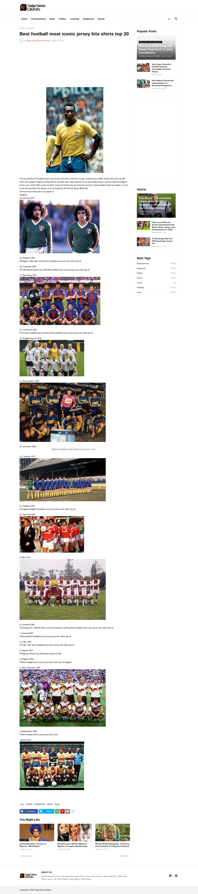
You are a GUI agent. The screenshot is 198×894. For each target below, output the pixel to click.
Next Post (124, 856)
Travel (156, 283)
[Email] (67, 811)
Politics (62, 19)
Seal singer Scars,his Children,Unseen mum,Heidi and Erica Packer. (161, 68)
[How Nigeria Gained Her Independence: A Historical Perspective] (143, 83)
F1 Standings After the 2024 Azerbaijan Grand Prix (162, 241)
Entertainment (38, 19)
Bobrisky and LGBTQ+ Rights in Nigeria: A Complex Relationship (72, 845)
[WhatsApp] (57, 811)
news (156, 292)
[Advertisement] (75, 65)
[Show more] (73, 811)
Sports (101, 19)
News (52, 19)
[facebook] (170, 875)
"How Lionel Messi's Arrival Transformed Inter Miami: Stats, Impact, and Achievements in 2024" (163, 226)
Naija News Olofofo (43, 890)
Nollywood (88, 19)
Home (24, 19)
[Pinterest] (62, 811)
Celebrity (74, 19)
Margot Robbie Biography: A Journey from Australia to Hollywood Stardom (112, 845)
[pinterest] (176, 875)
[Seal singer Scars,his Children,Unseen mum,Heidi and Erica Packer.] (143, 67)
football (50, 804)
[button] (169, 19)
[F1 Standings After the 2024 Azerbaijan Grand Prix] (143, 241)
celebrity (30, 28)
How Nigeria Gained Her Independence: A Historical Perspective (163, 82)
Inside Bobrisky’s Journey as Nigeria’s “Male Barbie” (33, 845)
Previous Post (27, 856)
